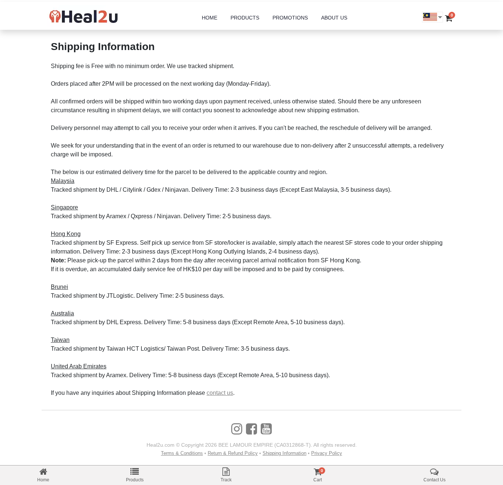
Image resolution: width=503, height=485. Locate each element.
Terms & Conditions (182, 453)
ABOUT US (334, 18)
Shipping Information (284, 453)
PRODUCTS (245, 18)
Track (226, 479)
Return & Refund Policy (233, 453)
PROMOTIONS (290, 18)
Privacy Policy (326, 453)
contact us (220, 393)
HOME (209, 18)
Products (135, 479)
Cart (317, 479)
